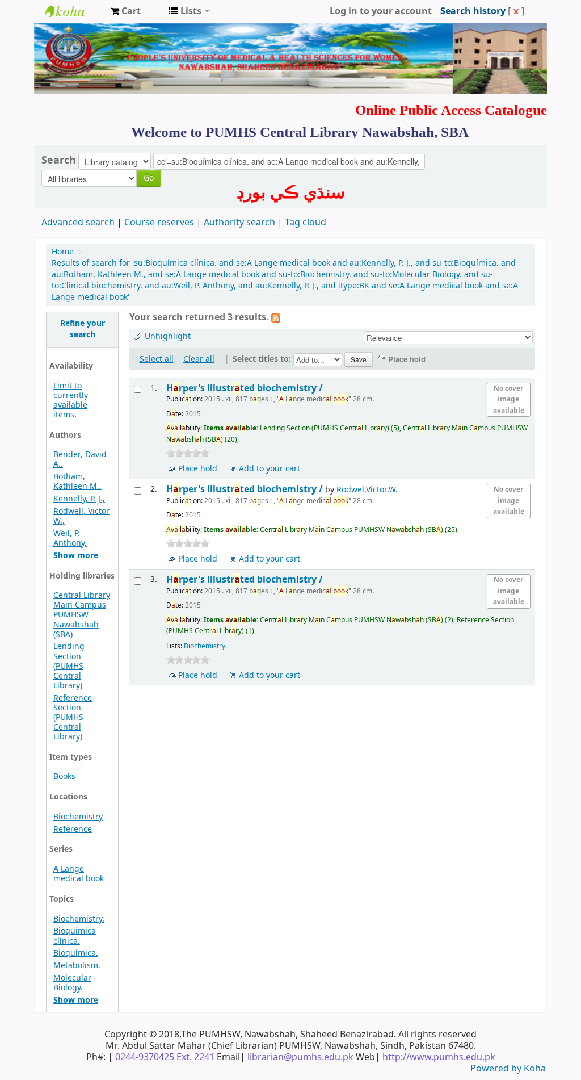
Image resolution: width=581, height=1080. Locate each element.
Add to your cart (269, 469)
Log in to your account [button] (381, 11)
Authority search (239, 222)
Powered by (497, 1068)
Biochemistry (78, 817)
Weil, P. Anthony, (70, 538)
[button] (125, 11)
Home (63, 252)
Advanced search (78, 222)
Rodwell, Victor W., (81, 516)
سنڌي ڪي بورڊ (291, 192)
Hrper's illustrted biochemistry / (245, 388)
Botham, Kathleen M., (77, 481)
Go (149, 178)
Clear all (198, 359)
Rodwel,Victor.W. (367, 490)
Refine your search (82, 329)
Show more (75, 556)
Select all (157, 359)
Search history (473, 11)
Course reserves (159, 222)
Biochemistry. (78, 919)
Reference (72, 829)
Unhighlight (168, 336)
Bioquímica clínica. (74, 936)
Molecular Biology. (72, 983)
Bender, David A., (80, 459)
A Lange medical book (78, 874)
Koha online (73, 11)
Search (58, 160)
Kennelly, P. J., (79, 499)
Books (64, 776)
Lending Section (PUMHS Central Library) (69, 666)
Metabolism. (76, 966)
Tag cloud (305, 222)
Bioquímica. (75, 953)
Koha (535, 1068)
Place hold (197, 469)
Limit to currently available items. (70, 400)
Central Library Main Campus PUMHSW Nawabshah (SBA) (81, 614)
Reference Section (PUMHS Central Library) (72, 717)
